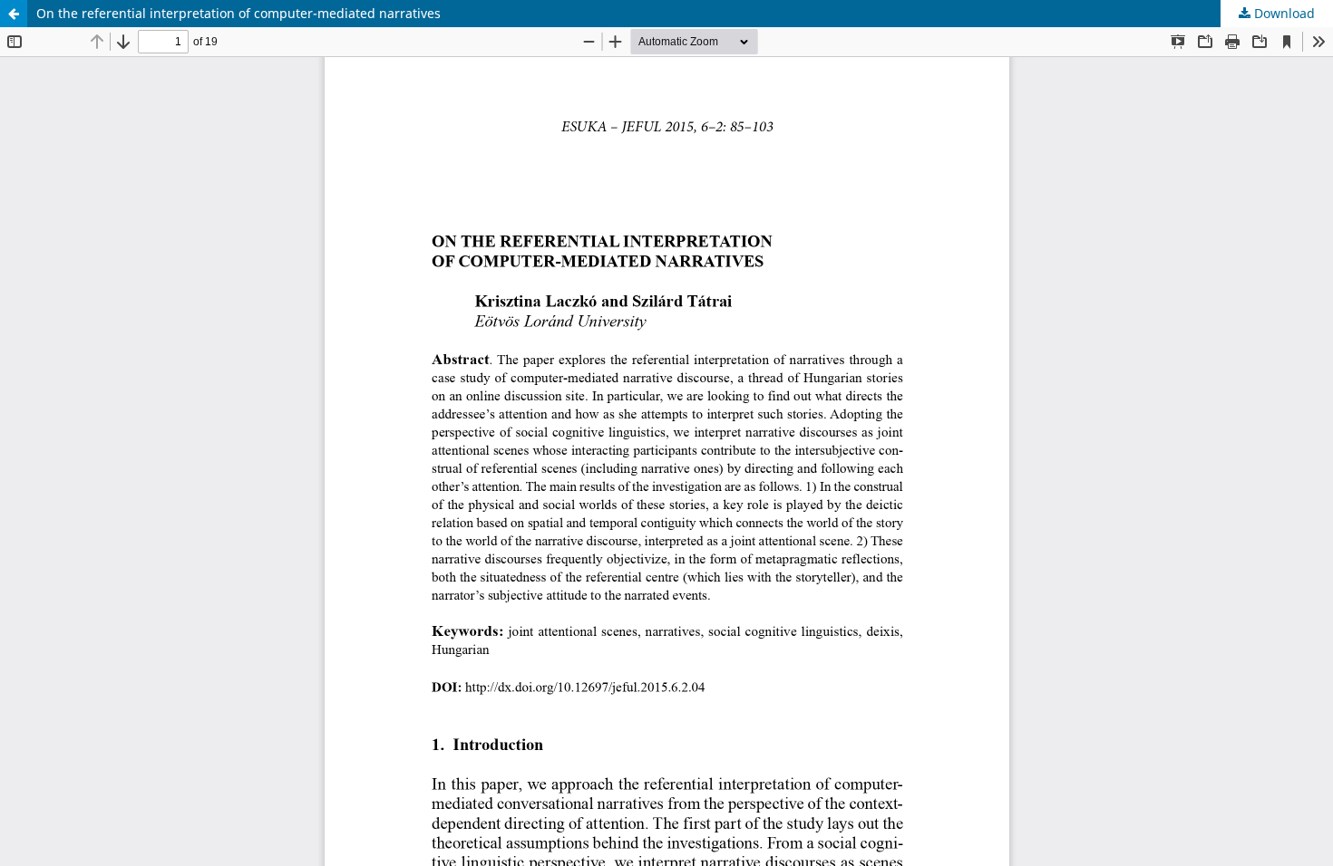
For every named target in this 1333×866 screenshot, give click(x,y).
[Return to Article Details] (13, 13)
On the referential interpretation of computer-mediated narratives (238, 13)
